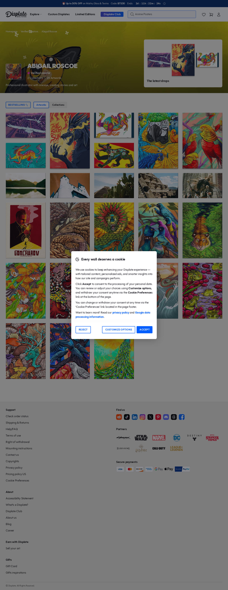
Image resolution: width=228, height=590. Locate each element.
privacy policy (120, 312)
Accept (144, 329)
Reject (83, 329)
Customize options (118, 329)
